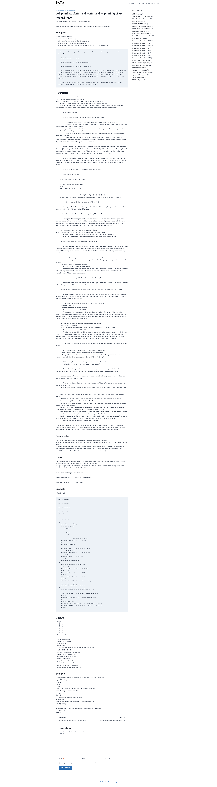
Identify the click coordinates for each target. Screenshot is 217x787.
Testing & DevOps (137, 77)
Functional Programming (139, 31)
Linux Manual (60, 21)
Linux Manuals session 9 (139, 58)
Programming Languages (140, 65)
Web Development (137, 80)
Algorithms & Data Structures (141, 16)
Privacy (114, 782)
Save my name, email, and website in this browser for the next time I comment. (80, 763)
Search (158, 3)
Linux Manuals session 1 (139, 41)
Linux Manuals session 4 (139, 48)
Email (84, 758)
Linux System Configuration (140, 60)
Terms (110, 782)
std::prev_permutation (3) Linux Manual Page (72, 719)
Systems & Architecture (139, 75)
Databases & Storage (138, 24)
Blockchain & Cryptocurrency (141, 19)
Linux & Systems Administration (142, 36)
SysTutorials (104, 782)
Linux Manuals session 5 (139, 50)
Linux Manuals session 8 (139, 55)
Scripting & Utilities (138, 68)
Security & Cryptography (139, 70)
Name (61, 758)
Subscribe (141, 3)
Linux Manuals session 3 (71, 10)
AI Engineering (136, 14)
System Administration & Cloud (141, 72)
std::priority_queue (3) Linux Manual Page (112, 719)
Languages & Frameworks (140, 33)
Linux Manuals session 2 (139, 43)
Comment (62, 734)
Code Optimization (138, 21)
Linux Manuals (150, 3)
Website (107, 758)
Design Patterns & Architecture (141, 26)
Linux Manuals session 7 (139, 53)
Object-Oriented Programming (141, 63)
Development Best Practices (140, 28)
